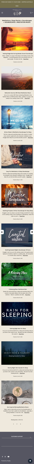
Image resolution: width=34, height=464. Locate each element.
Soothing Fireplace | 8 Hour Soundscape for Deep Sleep (18, 210)
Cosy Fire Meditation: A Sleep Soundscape (17, 171)
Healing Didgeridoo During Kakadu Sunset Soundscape (18, 53)
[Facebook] (2, 457)
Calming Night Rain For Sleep (18, 328)
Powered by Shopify (6, 460)
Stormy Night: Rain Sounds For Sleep (18, 367)
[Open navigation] (4, 12)
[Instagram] (5, 457)
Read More (25, 59)
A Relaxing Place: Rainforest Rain (18, 289)
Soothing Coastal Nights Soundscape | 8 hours (18, 250)
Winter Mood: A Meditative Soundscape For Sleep (17, 132)
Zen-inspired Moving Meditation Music (18, 407)
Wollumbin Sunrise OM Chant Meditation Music (18, 93)
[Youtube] (8, 457)
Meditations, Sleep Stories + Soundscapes (17, 20)
